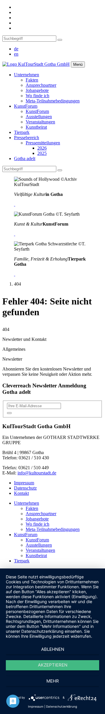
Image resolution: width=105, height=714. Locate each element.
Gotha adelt (24, 158)
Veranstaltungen (40, 121)
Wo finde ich (37, 95)
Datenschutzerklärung (61, 706)
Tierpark (21, 132)
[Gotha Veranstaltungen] (14, 204)
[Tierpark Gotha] (14, 274)
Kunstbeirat (36, 127)
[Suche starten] (59, 40)
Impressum (24, 482)
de (16, 48)
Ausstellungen (39, 116)
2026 (42, 148)
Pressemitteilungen (43, 142)
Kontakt (21, 493)
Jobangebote (37, 90)
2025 (42, 153)
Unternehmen (26, 74)
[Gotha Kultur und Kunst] (14, 233)
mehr (52, 681)
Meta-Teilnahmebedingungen (53, 100)
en (16, 54)
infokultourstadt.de (37, 472)
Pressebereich (26, 137)
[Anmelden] (9, 413)
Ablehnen (52, 649)
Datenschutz (25, 488)
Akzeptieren (52, 665)
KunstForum (25, 106)
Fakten (32, 79)
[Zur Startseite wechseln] (36, 64)
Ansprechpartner (41, 85)
